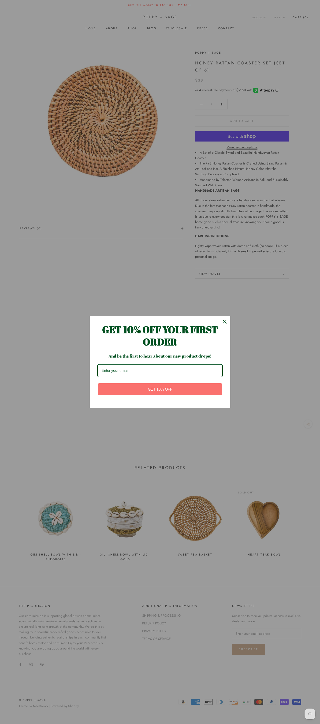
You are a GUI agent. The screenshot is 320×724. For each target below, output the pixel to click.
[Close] (224, 321)
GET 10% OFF (160, 389)
